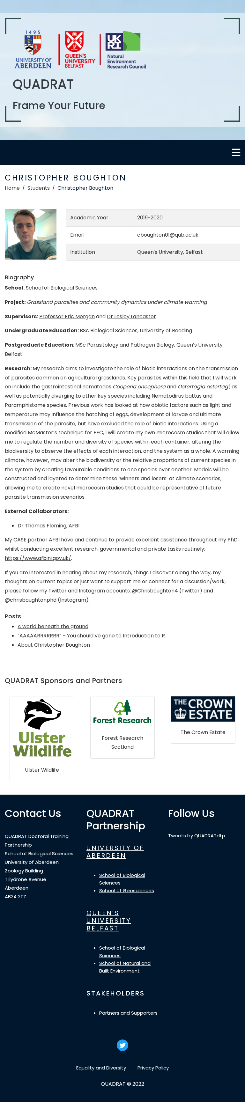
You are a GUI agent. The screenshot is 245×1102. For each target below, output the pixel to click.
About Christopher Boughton (54, 645)
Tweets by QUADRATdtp (196, 835)
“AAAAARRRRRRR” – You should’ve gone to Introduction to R (91, 635)
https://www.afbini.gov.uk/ (38, 558)
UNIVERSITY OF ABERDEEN (115, 851)
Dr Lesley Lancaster (131, 316)
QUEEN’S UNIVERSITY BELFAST (108, 920)
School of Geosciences (126, 890)
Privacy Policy (153, 1067)
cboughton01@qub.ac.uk (167, 235)
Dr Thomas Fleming (42, 525)
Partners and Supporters (128, 1013)
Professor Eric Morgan (67, 316)
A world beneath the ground (53, 626)
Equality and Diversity (101, 1067)
